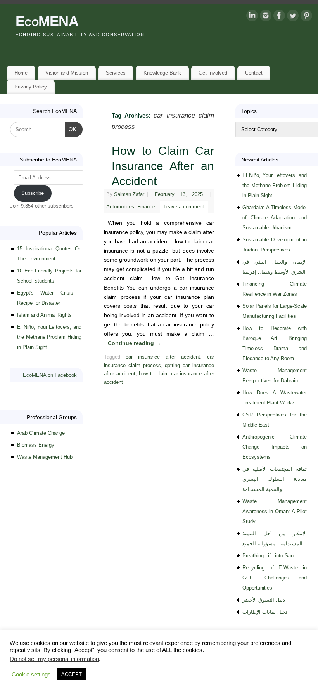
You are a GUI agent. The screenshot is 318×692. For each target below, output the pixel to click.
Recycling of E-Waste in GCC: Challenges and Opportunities (274, 578)
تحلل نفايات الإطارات (264, 612)
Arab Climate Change (41, 433)
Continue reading (134, 343)
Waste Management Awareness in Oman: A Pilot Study (274, 511)
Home (21, 73)
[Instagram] (265, 17)
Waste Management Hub (45, 457)
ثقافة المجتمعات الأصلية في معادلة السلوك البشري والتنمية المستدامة (274, 479)
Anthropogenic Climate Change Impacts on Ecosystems (274, 447)
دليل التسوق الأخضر (263, 600)
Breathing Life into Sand (269, 555)
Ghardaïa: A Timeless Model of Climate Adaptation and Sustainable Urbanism (274, 218)
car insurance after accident (163, 357)
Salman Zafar (129, 194)
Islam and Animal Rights (44, 315)
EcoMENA (47, 21)
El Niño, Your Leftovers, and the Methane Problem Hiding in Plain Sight (49, 337)
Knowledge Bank (162, 73)
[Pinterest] (306, 17)
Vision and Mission (66, 73)
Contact (254, 73)
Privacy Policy (30, 87)
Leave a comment (184, 207)
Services (116, 73)
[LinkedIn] (252, 17)
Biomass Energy (35, 445)
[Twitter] (293, 17)
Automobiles (120, 207)
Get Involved (213, 73)
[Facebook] (279, 17)
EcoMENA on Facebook (50, 375)
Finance (146, 207)
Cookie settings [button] (31, 674)
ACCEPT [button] (71, 674)
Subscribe (32, 193)
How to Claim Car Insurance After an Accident (163, 165)
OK (71, 129)
